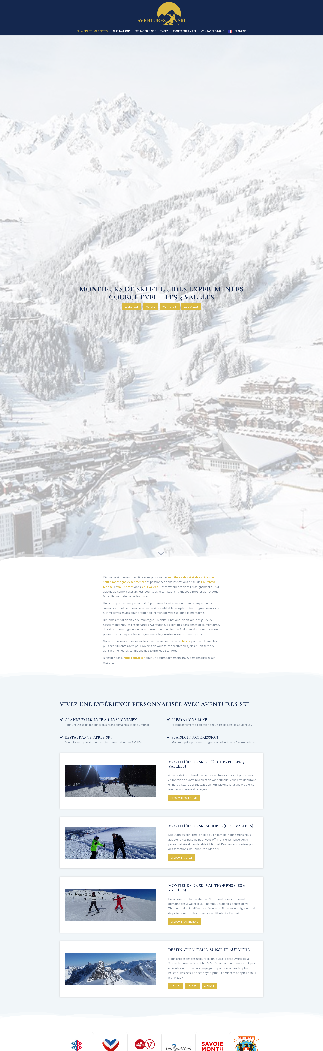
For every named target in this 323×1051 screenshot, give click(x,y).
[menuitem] (92, 31)
